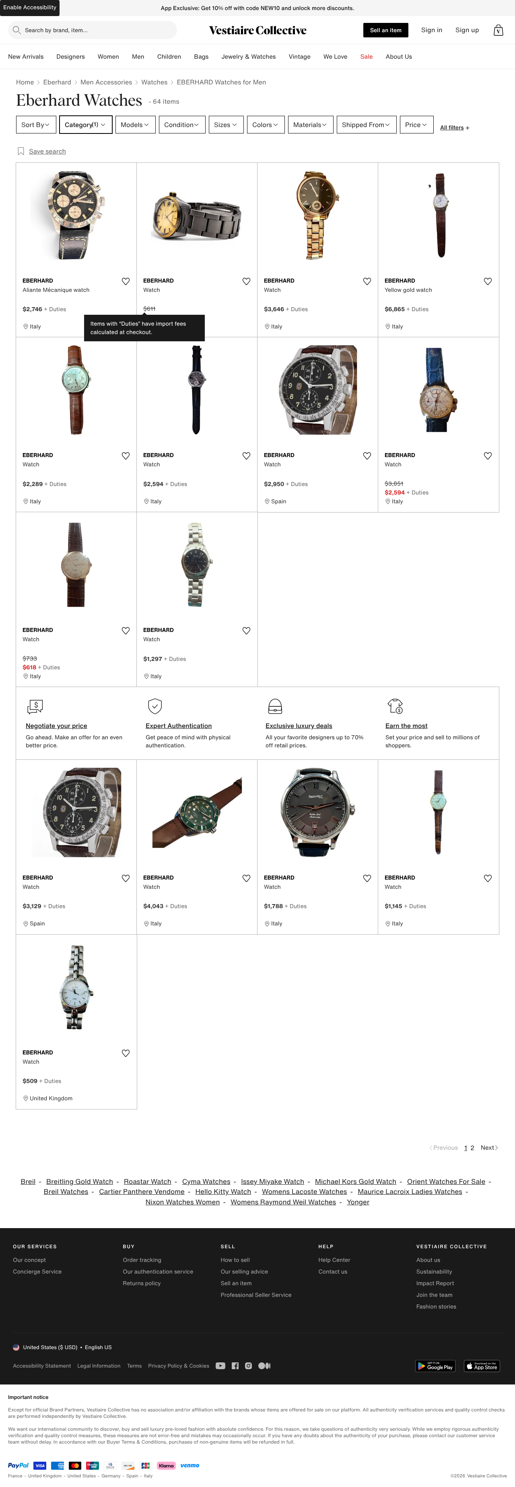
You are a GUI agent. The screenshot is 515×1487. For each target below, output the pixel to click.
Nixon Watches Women (183, 1202)
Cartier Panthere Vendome (142, 1192)
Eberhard (57, 82)
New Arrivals (25, 56)
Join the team (434, 1295)
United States (82, 1476)
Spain (132, 1476)
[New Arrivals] (50, 56)
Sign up (467, 30)
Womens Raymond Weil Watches (283, 1202)
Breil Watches (66, 1192)
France (15, 1476)
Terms (134, 1366)
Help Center (334, 1260)
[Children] (187, 56)
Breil (28, 1182)
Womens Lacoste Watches (304, 1192)
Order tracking (142, 1260)
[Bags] (215, 56)
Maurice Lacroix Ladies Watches (410, 1192)
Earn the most (406, 725)
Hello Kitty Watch (223, 1192)
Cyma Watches (206, 1182)
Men (138, 56)
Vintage (299, 56)
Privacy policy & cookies (178, 1366)
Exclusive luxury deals (299, 725)
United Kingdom (45, 1476)
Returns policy (142, 1283)
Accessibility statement (42, 1366)
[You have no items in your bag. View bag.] (498, 30)
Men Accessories (106, 82)
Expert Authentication (179, 725)
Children (169, 56)
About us (428, 1260)
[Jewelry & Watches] (282, 56)
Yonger (358, 1202)
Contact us (333, 1272)
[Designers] (91, 56)
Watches (154, 82)
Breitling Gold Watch (79, 1182)
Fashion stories (436, 1306)
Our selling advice (244, 1272)
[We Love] (354, 56)
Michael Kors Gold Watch (355, 1182)
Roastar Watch (147, 1182)
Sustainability (434, 1272)
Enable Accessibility (29, 7)
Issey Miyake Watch (272, 1182)
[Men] (151, 56)
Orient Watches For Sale (446, 1182)
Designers (70, 56)
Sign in (432, 30)
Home (25, 82)
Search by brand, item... (56, 30)
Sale (366, 56)
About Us (399, 56)
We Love (335, 56)
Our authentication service (158, 1272)
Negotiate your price (56, 725)
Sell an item (386, 30)
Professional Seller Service (255, 1295)
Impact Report (435, 1283)
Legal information (98, 1366)
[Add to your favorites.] (125, 281)
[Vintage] (317, 56)
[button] (498, 30)
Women (108, 56)
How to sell (234, 1260)
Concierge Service (37, 1272)
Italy (148, 1476)
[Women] (125, 56)
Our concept (29, 1260)
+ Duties (55, 309)
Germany (111, 1476)
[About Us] (418, 56)
